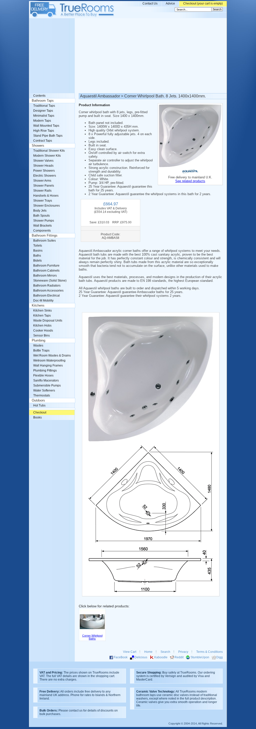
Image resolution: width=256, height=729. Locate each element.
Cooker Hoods (43, 330)
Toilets (37, 245)
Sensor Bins (41, 335)
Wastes (38, 345)
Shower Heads (43, 165)
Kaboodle (161, 657)
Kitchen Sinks (42, 310)
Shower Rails (42, 190)
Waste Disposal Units (47, 320)
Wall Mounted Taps (46, 125)
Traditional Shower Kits (49, 150)
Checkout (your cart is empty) (203, 3)
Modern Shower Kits (47, 155)
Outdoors (38, 400)
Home (148, 652)
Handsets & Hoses (45, 195)
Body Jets (39, 210)
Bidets (37, 260)
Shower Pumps (43, 220)
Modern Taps (42, 120)
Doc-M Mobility (43, 300)
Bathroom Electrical (46, 295)
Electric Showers (44, 175)
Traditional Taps (44, 105)
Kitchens (38, 305)
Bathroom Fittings (45, 235)
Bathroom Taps (43, 100)
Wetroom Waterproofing (49, 360)
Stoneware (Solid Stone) (49, 280)
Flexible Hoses (43, 375)
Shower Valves (43, 160)
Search (165, 652)
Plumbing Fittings (45, 370)
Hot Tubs (39, 405)
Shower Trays (42, 200)
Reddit (179, 657)
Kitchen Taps (42, 315)
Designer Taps (43, 110)
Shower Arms (42, 180)
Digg (219, 657)
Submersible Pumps (47, 385)
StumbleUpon (199, 657)
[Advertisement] (128, 56)
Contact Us (150, 3)
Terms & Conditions (209, 652)
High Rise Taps (43, 130)
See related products (190, 181)
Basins (37, 250)
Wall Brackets (42, 225)
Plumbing (38, 340)
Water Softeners (44, 390)
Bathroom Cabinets (46, 270)
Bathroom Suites (44, 240)
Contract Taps (42, 140)
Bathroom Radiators (46, 285)
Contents (39, 95)
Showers (38, 145)
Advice (170, 3)
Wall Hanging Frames (48, 365)
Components (42, 230)
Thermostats (41, 395)
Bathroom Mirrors (45, 275)
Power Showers (44, 170)
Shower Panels (43, 185)
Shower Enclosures (46, 205)
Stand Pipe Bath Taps (47, 135)
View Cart (129, 652)
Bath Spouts (41, 215)
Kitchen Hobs (42, 325)
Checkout (39, 412)
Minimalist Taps (43, 115)
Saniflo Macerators (46, 380)
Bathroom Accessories (48, 290)
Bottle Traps (41, 350)
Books (37, 417)
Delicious (140, 657)
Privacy (183, 652)
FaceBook (121, 657)
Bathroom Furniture (46, 265)
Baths (37, 255)
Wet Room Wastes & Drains (52, 355)
